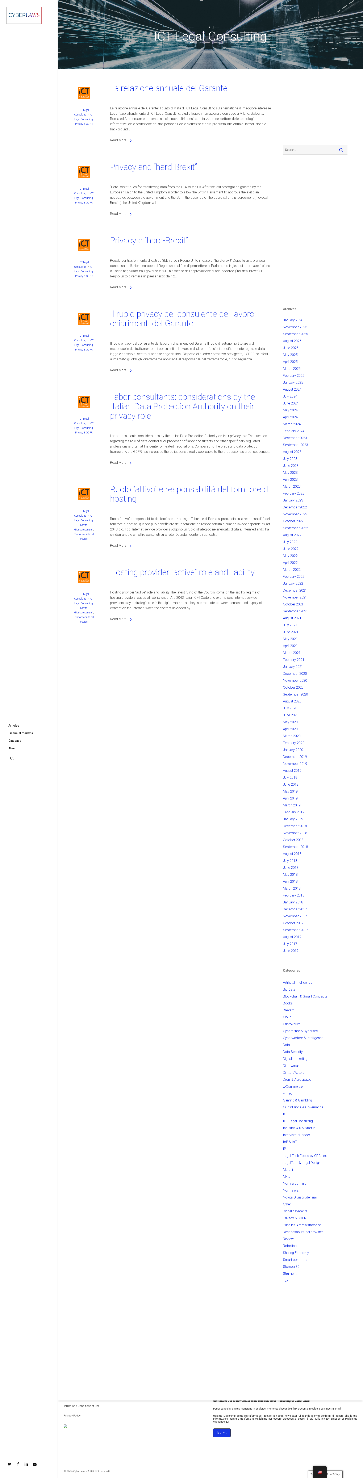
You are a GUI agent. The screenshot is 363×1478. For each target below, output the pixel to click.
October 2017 (293, 923)
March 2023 (292, 486)
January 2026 (293, 320)
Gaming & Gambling (297, 1100)
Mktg (286, 1177)
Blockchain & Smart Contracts (305, 996)
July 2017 (290, 944)
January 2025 (293, 383)
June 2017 (291, 951)
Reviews (289, 1239)
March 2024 (292, 424)
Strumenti (290, 1274)
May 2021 (290, 639)
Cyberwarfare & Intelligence (303, 1038)
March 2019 (292, 805)
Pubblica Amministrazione (302, 1225)
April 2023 (290, 480)
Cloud (287, 1017)
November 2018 (295, 833)
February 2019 (293, 812)
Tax (285, 1280)
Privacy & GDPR (84, 123)
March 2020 (292, 736)
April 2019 (290, 798)
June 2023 (291, 466)
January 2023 (293, 500)
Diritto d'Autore (294, 1073)
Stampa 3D (291, 1267)
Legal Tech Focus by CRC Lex (305, 1156)
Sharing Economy (296, 1253)
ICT (285, 1114)
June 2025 (291, 348)
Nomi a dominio (294, 1183)
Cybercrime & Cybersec (300, 1031)
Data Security (293, 1052)
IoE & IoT (290, 1142)
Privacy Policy (72, 1415)
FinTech (288, 1093)
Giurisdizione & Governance (303, 1107)
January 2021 (293, 667)
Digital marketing (295, 1059)
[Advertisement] (295, 108)
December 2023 (295, 438)
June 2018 (291, 868)
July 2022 (290, 542)
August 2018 (292, 854)
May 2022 (290, 556)
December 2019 (295, 757)
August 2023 (292, 452)
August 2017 (292, 937)
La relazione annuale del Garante (169, 88)
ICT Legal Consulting (298, 1121)
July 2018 (290, 861)
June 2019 (291, 784)
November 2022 (295, 514)
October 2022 (293, 521)
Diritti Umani (291, 1066)
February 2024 (293, 431)
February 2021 (293, 660)
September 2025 (295, 334)
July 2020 (290, 708)
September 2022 (295, 528)
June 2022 (291, 549)
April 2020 (290, 729)
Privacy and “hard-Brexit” (153, 167)
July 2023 (290, 459)
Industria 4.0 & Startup (299, 1128)
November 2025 (295, 327)
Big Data (289, 989)
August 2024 (292, 389)
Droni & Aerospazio (297, 1080)
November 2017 (295, 916)
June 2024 (291, 403)
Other (287, 1204)
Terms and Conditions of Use (81, 1405)
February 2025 (293, 376)
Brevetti (288, 1010)
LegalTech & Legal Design (302, 1163)
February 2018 (293, 895)
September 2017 (295, 930)
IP (284, 1149)
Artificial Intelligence (297, 982)
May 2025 (290, 355)
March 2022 (292, 570)
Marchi (288, 1170)
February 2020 (293, 743)
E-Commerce (293, 1086)
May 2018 (290, 875)
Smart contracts (295, 1260)
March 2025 (292, 369)
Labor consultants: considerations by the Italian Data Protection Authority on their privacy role (182, 406)
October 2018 (293, 840)
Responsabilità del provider (303, 1232)
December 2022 (295, 507)
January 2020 (293, 750)
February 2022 (293, 577)
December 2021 (295, 590)
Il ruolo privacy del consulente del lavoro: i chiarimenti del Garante (185, 318)
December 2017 (295, 909)
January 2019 (293, 819)
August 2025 (292, 341)
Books (288, 1003)
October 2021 (293, 604)
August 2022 (292, 535)
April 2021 (290, 646)
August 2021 (292, 618)
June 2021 (291, 632)
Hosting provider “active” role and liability (182, 572)
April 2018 (290, 881)
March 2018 (292, 888)
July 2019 (290, 778)
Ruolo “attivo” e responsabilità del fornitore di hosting (190, 494)
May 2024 (290, 410)
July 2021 (290, 625)
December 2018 (295, 826)
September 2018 (295, 847)
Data (286, 1045)
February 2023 (293, 493)
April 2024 (290, 417)
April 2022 (290, 563)
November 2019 (295, 764)
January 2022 (293, 583)
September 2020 (295, 694)
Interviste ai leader (296, 1135)
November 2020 (295, 681)
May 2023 (290, 473)
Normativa (291, 1190)
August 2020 (292, 701)
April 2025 (290, 362)
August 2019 (292, 771)
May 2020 (290, 722)
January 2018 (293, 902)
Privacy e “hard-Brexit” (149, 240)
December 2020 (295, 674)
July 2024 (290, 396)
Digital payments (295, 1211)
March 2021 (292, 653)
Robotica (290, 1246)
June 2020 (291, 715)
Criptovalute (292, 1024)
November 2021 (295, 597)
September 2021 (295, 611)
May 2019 (290, 791)
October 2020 (293, 687)
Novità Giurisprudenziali (300, 1197)
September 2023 (295, 445)
